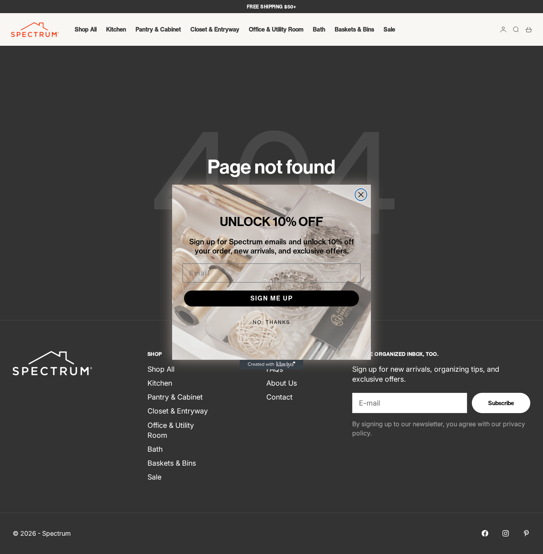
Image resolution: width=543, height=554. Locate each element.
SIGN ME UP (271, 298)
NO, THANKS (271, 322)
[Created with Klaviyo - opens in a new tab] (271, 364)
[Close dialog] (361, 195)
